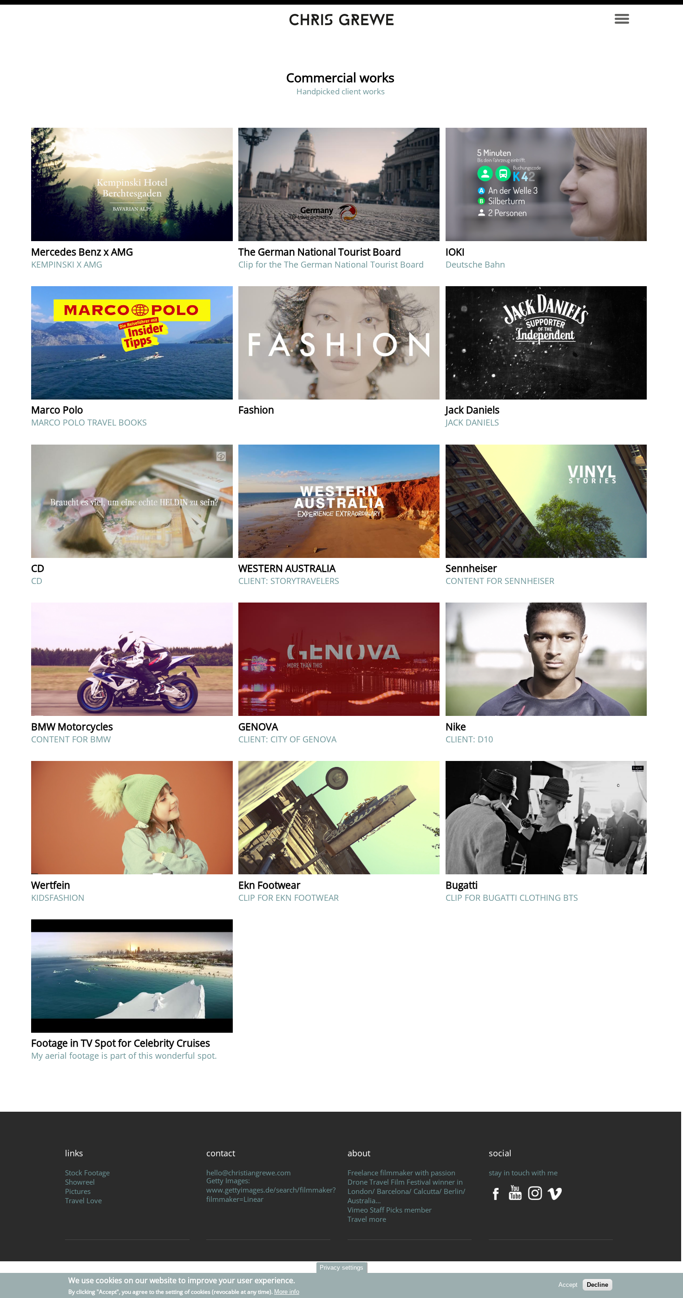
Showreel (80, 1182)
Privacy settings (341, 1267)
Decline (597, 1284)
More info (286, 1291)
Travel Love (83, 1200)
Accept (568, 1284)
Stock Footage (87, 1172)
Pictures (78, 1191)
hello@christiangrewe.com (248, 1172)
